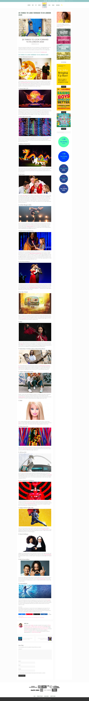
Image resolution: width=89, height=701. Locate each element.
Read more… (61, 26)
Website (19, 668)
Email (19, 665)
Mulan (22, 343)
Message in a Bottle (29, 226)
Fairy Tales (24, 318)
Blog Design (44, 699)
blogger (32, 625)
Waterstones (34, 631)
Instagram (39, 632)
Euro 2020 (49, 474)
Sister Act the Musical (47, 554)
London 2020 (33, 617)
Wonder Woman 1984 (26, 448)
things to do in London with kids (39, 617)
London (22, 616)
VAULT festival (24, 195)
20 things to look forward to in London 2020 (25, 617)
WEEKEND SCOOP (44, 52)
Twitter (33, 632)
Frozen (48, 599)
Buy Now (63, 86)
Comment (20, 649)
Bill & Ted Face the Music (41, 578)
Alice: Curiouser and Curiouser (30, 502)
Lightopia (32, 169)
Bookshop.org (26, 631)
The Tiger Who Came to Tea (25, 82)
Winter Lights (49, 137)
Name (19, 661)
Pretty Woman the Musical (33, 287)
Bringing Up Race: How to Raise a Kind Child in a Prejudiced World (37, 627)
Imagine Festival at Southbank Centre (35, 253)
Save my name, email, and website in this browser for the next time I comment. (32, 672)
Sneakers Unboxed (21, 396)
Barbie (19, 422)
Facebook (36, 632)
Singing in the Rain (45, 529)
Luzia (38, 110)
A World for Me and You (44, 628)
